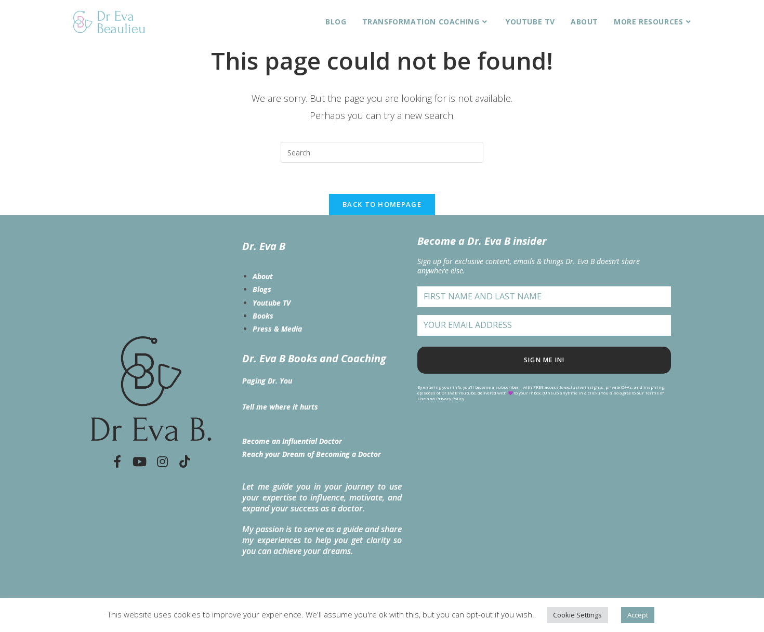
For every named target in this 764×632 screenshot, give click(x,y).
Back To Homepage (382, 204)
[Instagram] (162, 461)
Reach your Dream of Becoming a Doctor (311, 454)
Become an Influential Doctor (292, 441)
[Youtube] (140, 461)
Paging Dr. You (267, 381)
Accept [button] (637, 615)
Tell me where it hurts (280, 407)
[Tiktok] (185, 461)
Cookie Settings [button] (577, 615)
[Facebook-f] (117, 461)
